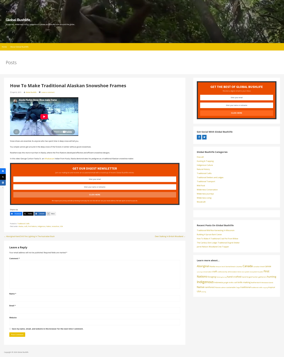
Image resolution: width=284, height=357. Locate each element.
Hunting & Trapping (205, 161)
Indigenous (41, 226)
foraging (212, 276)
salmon (223, 287)
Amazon (218, 267)
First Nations (32, 226)
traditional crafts (256, 287)
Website (13, 317)
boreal (228, 266)
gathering (223, 277)
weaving (203, 292)
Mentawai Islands (267, 283)
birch (223, 267)
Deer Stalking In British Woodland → (170, 236)
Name (12, 294)
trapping (265, 287)
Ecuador (260, 272)
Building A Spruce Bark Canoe (209, 234)
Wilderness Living (204, 198)
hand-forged (247, 277)
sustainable (231, 287)
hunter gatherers (259, 277)
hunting (271, 276)
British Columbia (236, 267)
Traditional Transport (206, 181)
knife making (244, 282)
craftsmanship (222, 272)
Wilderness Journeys (205, 194)
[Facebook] (199, 137)
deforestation (232, 272)
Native (48, 226)
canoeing (199, 272)
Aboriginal (203, 266)
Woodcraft (201, 202)
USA (61, 226)
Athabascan (49, 158)
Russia (217, 287)
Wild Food (201, 185)
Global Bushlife (18, 20)
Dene (239, 272)
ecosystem (253, 272)
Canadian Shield (258, 267)
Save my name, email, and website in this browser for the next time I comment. (47, 329)
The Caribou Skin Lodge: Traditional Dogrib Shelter (218, 242)
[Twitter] (204, 137)
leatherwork (256, 282)
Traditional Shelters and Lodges (210, 177)
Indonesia (218, 282)
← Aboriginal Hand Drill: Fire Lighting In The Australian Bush (29, 236)
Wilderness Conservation (207, 189)
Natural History (203, 169)
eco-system (245, 272)
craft (25, 226)
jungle (225, 282)
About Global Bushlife (19, 47)
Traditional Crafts (23, 224)
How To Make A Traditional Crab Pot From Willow (217, 238)
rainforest (210, 287)
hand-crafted (234, 276)
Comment (14, 258)
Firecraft (200, 157)
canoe (268, 266)
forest (218, 277)
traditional (245, 287)
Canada (248, 266)
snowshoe (55, 226)
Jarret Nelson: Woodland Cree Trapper (213, 246)
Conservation (207, 272)
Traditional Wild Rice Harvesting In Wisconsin (215, 230)
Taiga (238, 287)
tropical (271, 287)
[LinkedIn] (3, 183)
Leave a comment (48, 92)
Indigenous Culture (205, 165)
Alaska (21, 226)
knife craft (233, 282)
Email (12, 305)
